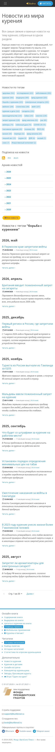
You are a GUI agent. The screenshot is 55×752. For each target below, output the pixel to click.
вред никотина (30, 120)
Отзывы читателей (14, 642)
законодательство (12, 116)
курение (8, 98)
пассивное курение (12, 129)
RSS (9, 158)
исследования (25, 93)
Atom (16, 158)
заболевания (43, 93)
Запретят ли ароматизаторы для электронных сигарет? (22, 564)
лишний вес (9, 138)
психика (30, 129)
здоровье (8, 93)
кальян (7, 134)
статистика (22, 107)
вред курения (39, 98)
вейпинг (8, 107)
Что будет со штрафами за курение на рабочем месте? (26, 434)
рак (43, 120)
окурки (22, 138)
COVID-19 (40, 125)
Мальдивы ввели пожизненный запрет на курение (27, 395)
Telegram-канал (43, 731)
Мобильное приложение (18, 630)
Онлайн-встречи (12, 667)
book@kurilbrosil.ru (13, 722)
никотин (41, 116)
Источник (33, 250)
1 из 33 (15, 593)
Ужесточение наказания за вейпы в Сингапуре (24, 494)
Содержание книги (13, 617)
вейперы (8, 125)
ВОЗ (40, 129)
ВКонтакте (10, 731)
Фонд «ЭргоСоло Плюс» (24, 740)
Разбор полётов (12, 646)
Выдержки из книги (13, 620)
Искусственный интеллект (24, 143)
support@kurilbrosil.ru (14, 714)
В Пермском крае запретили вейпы (24, 246)
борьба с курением (13, 102)
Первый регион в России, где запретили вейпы (27, 325)
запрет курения (11, 120)
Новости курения (12, 661)
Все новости (12, 218)
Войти (32, 3)
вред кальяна (34, 134)
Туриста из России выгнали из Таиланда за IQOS (27, 367)
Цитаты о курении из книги (17, 623)
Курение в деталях (13, 664)
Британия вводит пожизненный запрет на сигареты (27, 286)
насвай (41, 138)
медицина (22, 98)
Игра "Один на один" (17, 676)
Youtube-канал (25, 731)
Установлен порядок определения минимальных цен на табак (23, 462)
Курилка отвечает (15, 633)
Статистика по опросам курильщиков (22, 652)
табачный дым (23, 125)
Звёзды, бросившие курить (17, 673)
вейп (36, 107)
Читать (46, 3)
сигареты (28, 111)
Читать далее (8, 268)
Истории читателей (14, 649)
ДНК (32, 138)
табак (28, 116)
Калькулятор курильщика (16, 670)
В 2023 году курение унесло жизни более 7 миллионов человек (27, 526)
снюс (6, 143)
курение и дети (11, 111)
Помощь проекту (13, 626)
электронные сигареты (37, 102)
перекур (19, 134)
